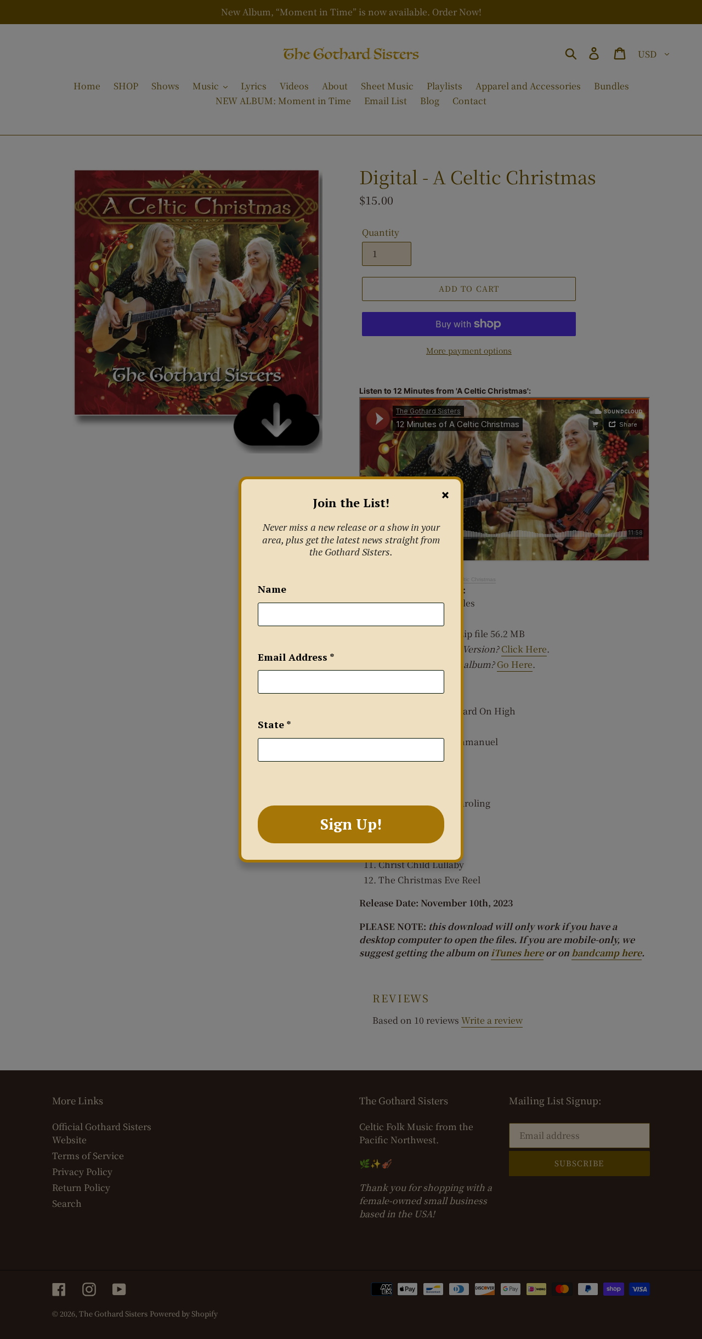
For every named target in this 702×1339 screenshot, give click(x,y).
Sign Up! (351, 824)
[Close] (445, 495)
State (274, 724)
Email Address (296, 656)
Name (272, 588)
